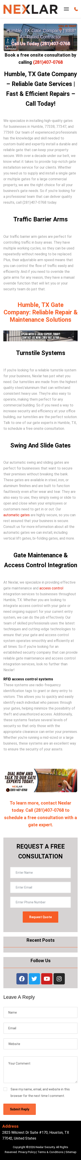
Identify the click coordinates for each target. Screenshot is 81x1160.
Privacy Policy (27, 1152)
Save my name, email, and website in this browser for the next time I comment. (40, 1092)
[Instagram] (59, 978)
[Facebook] (22, 978)
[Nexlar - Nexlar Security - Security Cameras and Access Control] (30, 9)
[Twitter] (34, 978)
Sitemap (70, 1152)
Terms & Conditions (50, 1152)
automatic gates (16, 515)
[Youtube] (46, 978)
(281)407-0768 (48, 62)
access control (51, 588)
